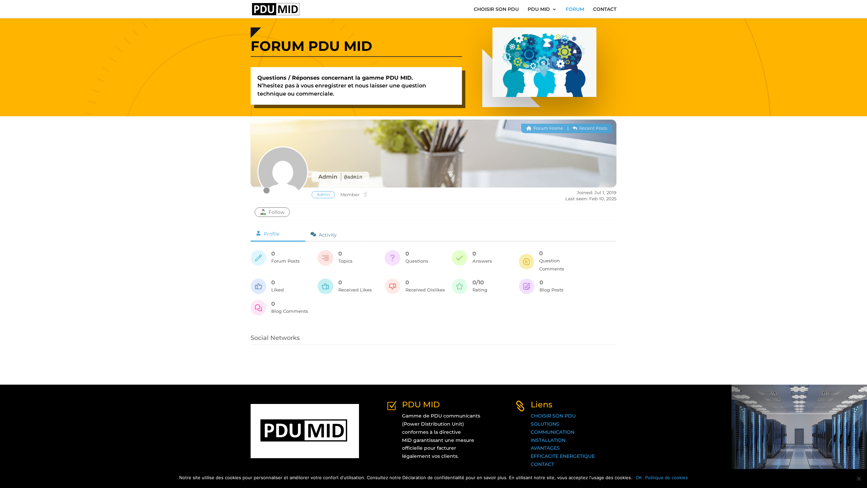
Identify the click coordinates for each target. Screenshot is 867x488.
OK (639, 477)
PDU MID (539, 9)
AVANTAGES (545, 448)
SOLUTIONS (545, 424)
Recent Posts (592, 128)
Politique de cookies (666, 477)
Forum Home (547, 128)
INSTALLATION (548, 440)
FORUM (575, 9)
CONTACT (604, 9)
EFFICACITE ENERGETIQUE (563, 456)
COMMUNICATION (552, 432)
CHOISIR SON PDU (496, 9)
